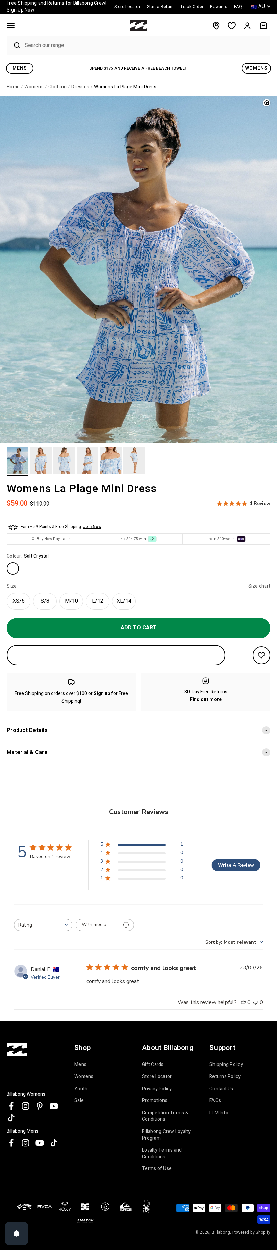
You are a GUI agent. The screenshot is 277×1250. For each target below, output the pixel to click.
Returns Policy (225, 1076)
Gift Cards (153, 1064)
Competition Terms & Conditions (165, 1116)
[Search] (14, 45)
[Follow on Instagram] (25, 1106)
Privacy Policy (157, 1088)
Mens (80, 1064)
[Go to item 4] (87, 461)
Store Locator (157, 1076)
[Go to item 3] (64, 461)
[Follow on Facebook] (11, 1106)
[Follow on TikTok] (11, 1117)
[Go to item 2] (41, 461)
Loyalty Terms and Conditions (162, 1153)
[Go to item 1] (17, 461)
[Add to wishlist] (261, 655)
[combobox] (145, 45)
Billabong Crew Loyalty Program (166, 1135)
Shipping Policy (226, 1064)
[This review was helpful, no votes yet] (243, 1002)
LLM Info (218, 1112)
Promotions (155, 1100)
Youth (80, 1088)
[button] (11, 26)
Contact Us (221, 1088)
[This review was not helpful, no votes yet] (255, 1002)
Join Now (92, 526)
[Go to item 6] (134, 461)
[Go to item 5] (111, 461)
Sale (79, 1100)
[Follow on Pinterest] (39, 1106)
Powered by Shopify (251, 1232)
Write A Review (236, 865)
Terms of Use (157, 1168)
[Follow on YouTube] (53, 1106)
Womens (84, 1076)
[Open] (16, 1233)
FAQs (215, 1100)
